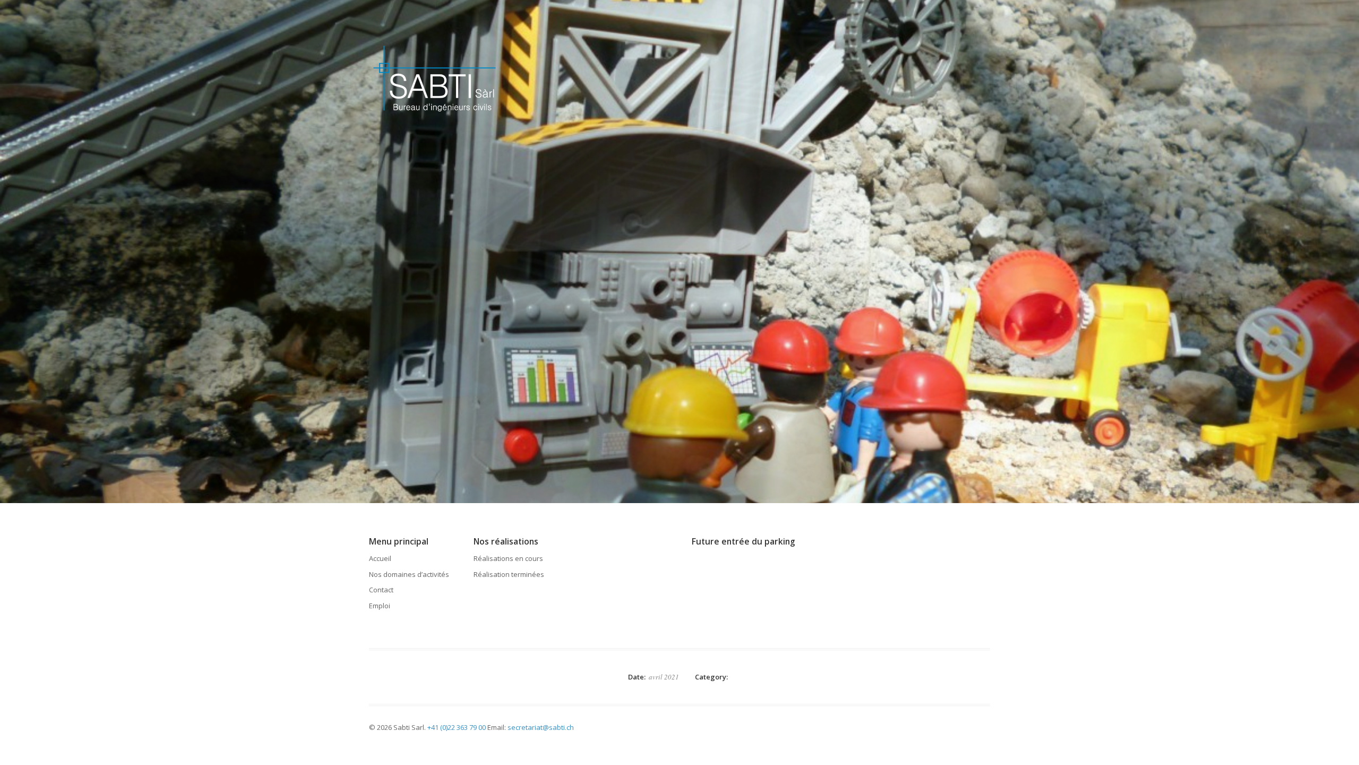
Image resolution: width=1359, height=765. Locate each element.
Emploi (379, 605)
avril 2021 (664, 677)
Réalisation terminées (509, 574)
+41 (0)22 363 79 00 (456, 727)
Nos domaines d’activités (409, 574)
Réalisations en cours (508, 558)
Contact (381, 589)
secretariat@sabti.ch (541, 727)
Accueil (380, 558)
